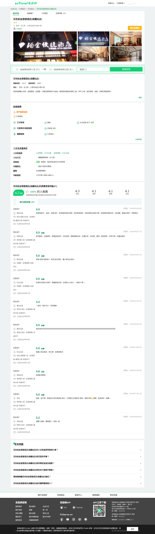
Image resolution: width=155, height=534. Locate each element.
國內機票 (32, 506)
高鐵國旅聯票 (34, 520)
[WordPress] (79, 519)
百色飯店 (31, 9)
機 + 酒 (45, 510)
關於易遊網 (42, 495)
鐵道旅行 (18, 517)
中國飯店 (22, 9)
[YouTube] (67, 519)
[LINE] (85, 519)
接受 (132, 529)
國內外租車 (47, 517)
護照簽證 (18, 520)
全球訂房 (14, 9)
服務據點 (96, 495)
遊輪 (30, 510)
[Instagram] (73, 519)
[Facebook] (61, 519)
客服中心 (111, 3)
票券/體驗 (19, 513)
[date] (28, 69)
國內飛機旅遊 (34, 517)
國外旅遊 (18, 510)
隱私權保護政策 (68, 530)
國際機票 (18, 506)
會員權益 (60, 495)
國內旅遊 (32, 513)
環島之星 (46, 513)
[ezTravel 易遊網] (26, 3)
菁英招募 (113, 495)
